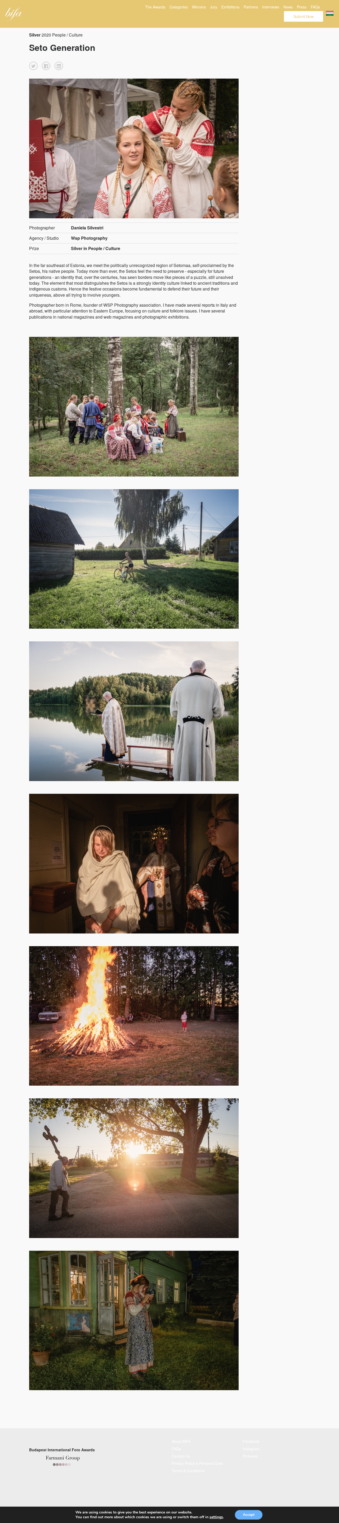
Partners (251, 7)
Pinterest (250, 1456)
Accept (249, 1514)
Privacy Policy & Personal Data (197, 1463)
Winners (199, 7)
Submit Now (303, 16)
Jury (213, 7)
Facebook (251, 1441)
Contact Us (181, 1456)
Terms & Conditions (188, 1470)
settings (216, 1517)
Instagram (251, 1448)
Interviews (270, 7)
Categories (179, 7)
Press (301, 7)
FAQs (315, 7)
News (288, 7)
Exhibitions (230, 7)
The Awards (155, 7)
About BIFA (181, 1441)
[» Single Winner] (14, 14)
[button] (33, 66)
